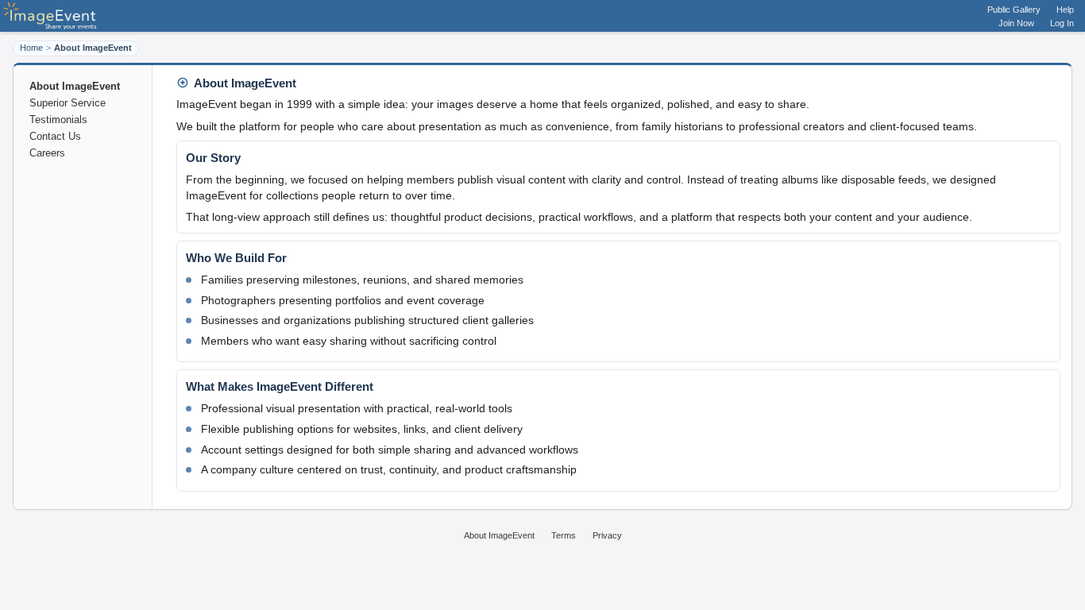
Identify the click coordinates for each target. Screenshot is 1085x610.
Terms (563, 535)
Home (31, 47)
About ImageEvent (499, 535)
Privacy (607, 535)
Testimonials (58, 119)
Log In (1062, 23)
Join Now (1016, 23)
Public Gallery (1014, 9)
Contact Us (55, 136)
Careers (47, 153)
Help (1065, 9)
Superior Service (67, 103)
